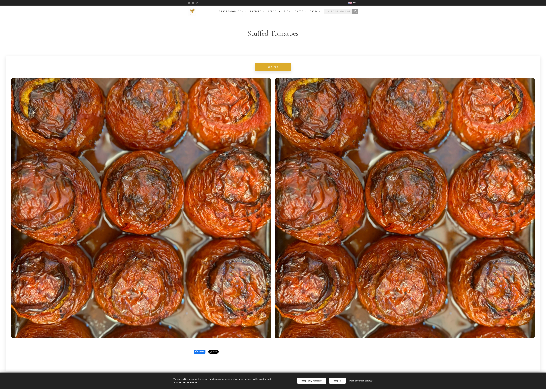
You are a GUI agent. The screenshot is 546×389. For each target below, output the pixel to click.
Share (201, 351)
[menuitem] (233, 11)
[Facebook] (189, 2)
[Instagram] (197, 2)
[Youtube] (193, 2)
